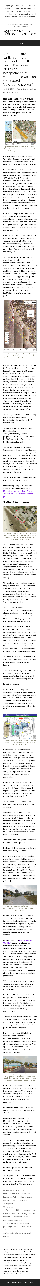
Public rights (18, 1197)
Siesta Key (14, 1200)
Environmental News (12, 1193)
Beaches (9, 1190)
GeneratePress (27, 1282)
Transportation (9, 1203)
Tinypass (9, 1207)
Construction (18, 1190)
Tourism (23, 1200)
